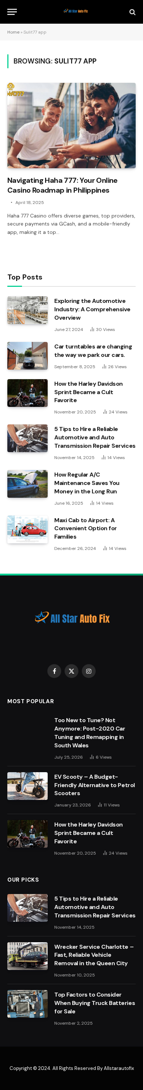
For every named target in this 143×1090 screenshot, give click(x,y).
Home (13, 32)
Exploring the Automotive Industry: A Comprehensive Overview (92, 309)
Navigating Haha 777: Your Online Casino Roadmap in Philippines (62, 185)
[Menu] (12, 12)
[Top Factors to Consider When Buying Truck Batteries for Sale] (27, 1004)
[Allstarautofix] (75, 12)
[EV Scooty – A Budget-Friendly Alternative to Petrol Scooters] (27, 786)
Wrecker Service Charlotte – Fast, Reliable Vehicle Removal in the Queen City (93, 955)
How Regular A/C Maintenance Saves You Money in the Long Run (87, 483)
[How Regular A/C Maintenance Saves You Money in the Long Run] (27, 484)
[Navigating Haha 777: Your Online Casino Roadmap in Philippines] (71, 125)
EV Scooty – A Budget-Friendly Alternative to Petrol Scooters (94, 785)
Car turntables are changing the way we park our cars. (93, 351)
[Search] (132, 12)
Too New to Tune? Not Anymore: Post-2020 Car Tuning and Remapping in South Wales (89, 732)
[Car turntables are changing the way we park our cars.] (27, 356)
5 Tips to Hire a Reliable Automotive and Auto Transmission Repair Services (95, 437)
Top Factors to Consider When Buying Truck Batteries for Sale (94, 1003)
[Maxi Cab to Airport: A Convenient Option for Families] (27, 529)
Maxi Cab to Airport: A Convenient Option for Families (85, 528)
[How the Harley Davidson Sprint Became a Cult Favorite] (27, 393)
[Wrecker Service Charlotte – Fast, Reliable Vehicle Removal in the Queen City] (27, 956)
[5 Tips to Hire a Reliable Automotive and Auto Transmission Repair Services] (27, 438)
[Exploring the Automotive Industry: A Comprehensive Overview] (27, 310)
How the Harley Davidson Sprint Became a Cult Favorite (88, 392)
